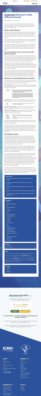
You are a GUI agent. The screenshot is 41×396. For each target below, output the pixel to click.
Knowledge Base (25, 311)
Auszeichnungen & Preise (11, 203)
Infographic (8, 217)
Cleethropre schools (32, 253)
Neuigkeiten (7, 6)
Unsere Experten (23, 362)
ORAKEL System (29, 156)
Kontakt (15, 311)
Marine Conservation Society (29, 256)
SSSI (15, 260)
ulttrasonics (27, 260)
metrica (33, 256)
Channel (8, 209)
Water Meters (8, 238)
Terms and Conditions (24, 377)
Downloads (8, 210)
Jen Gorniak (19, 256)
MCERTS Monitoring (6, 394)
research (26, 258)
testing (22, 260)
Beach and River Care (17, 253)
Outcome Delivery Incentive (10, 258)
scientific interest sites (30, 258)
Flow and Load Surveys (10, 214)
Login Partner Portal (34, 0)
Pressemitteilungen (10, 229)
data (13, 255)
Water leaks (14, 261)
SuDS (18, 260)
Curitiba (9, 255)
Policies (21, 371)
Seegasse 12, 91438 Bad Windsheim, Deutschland (9, 369)
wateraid (33, 260)
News (7, 224)
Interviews (8, 221)
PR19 (23, 258)
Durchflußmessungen (7, 387)
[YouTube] (9, 372)
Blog (7, 205)
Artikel (11, 6)
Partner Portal (23, 370)
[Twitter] (6, 372)
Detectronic (20, 255)
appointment (10, 253)
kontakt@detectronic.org (8, 365)
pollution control (21, 258)
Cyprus (11, 255)
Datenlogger (22, 390)
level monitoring (23, 256)
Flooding (25, 255)
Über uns (22, 361)
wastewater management (11, 236)
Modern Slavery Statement (25, 372)
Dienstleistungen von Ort (7, 393)
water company (10, 261)
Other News (8, 226)
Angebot (26, 0)
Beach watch (21, 253)
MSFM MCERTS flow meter (11, 153)
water (30, 260)
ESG (21, 378)
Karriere (21, 365)
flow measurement (7, 256)
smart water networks (12, 260)
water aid (6, 261)
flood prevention (30, 255)
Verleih (4, 391)
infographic (11, 256)
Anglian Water (7, 253)
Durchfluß (22, 388)
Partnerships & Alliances (10, 227)
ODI (5, 258)
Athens (13, 253)
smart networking (7, 260)
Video (7, 234)
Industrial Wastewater (15, 20)
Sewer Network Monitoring (11, 233)
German (15, 1)
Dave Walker (16, 255)
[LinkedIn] (7, 372)
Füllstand (22, 387)
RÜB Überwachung (6, 388)
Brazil (24, 253)
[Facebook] (4, 372)
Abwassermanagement (7, 390)
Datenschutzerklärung (24, 374)
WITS (20, 261)
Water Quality (9, 239)
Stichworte (22, 367)
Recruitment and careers (11, 231)
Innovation (8, 219)
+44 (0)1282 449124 (31, 321)
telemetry (20, 260)
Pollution (15, 258)
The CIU (25, 260)
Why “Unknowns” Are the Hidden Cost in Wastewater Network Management (20, 190)
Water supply (17, 261)
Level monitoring (9, 222)
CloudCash (6, 255)
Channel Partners (23, 368)
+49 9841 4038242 (6, 362)
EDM (7, 212)
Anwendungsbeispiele (10, 207)
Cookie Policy (23, 375)
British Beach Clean (27, 253)
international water (15, 256)
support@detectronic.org (15, 322)
